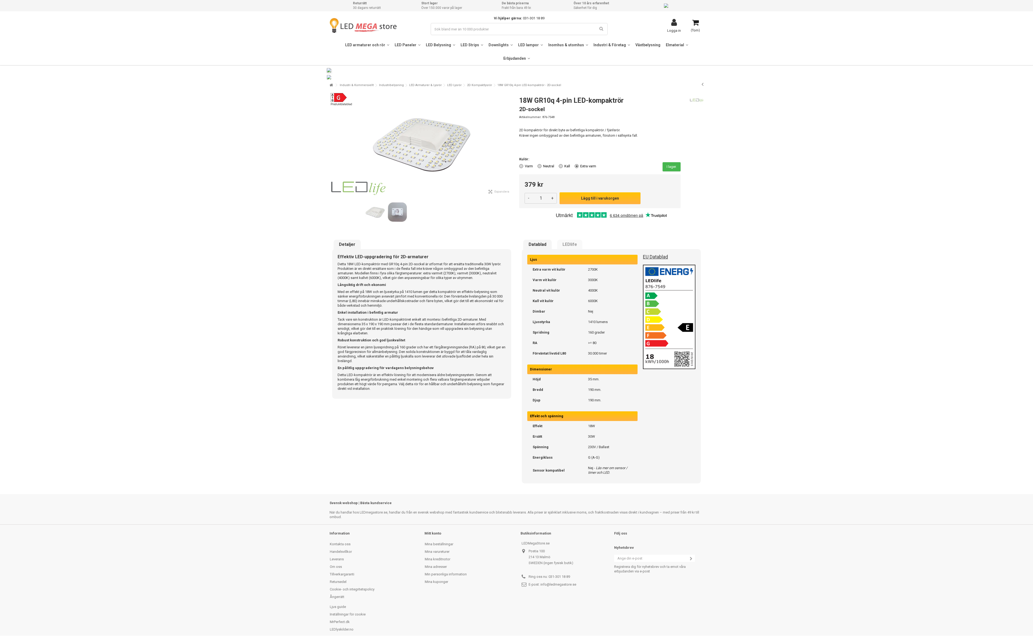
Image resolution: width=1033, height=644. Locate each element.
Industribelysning (391, 85)
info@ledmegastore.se (558, 584)
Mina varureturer (437, 552)
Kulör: (524, 159)
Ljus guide (338, 607)
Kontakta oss (340, 544)
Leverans (337, 559)
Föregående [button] (332, 145)
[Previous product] (702, 84)
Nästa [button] (511, 145)
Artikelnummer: (530, 117)
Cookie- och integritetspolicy (352, 589)
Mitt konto (432, 533)
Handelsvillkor (341, 552)
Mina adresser (436, 567)
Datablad (537, 244)
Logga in (674, 30)
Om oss (336, 567)
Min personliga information (446, 574)
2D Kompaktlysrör (479, 85)
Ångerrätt (337, 597)
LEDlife (570, 244)
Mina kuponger (436, 582)
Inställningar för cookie (348, 614)
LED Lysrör (454, 85)
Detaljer (347, 244)
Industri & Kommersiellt (357, 85)
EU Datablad (655, 257)
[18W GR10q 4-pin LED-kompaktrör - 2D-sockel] (375, 212)
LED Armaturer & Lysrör (425, 85)
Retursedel (338, 582)
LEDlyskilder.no (341, 629)
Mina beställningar (439, 544)
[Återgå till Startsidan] (331, 85)
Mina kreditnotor (437, 559)
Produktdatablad (341, 104)
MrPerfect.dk (340, 622)
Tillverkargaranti (342, 574)
